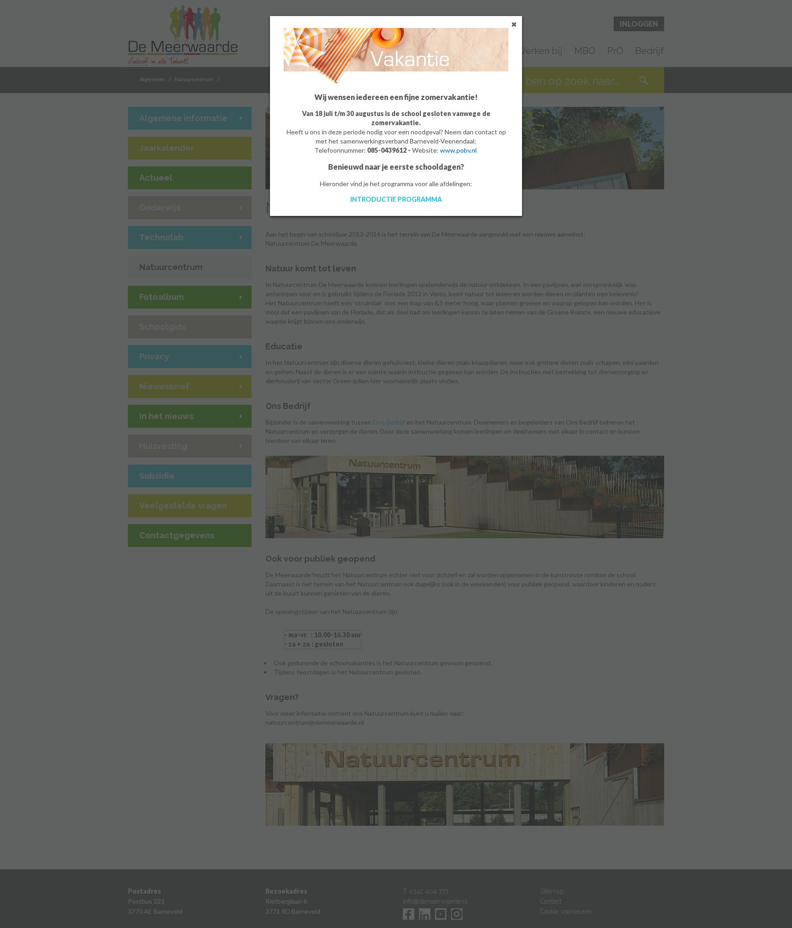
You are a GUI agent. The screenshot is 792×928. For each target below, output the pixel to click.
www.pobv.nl (458, 150)
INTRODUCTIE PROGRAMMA (396, 199)
